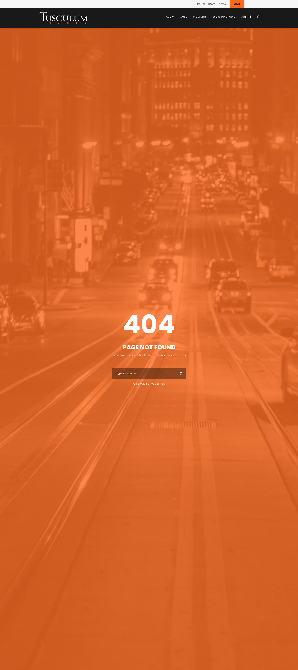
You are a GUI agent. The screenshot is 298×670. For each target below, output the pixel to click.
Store (211, 4)
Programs (200, 17)
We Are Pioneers (224, 17)
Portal (201, 4)
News (222, 4)
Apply (170, 17)
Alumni (246, 17)
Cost (183, 17)
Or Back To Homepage (149, 383)
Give (237, 4)
